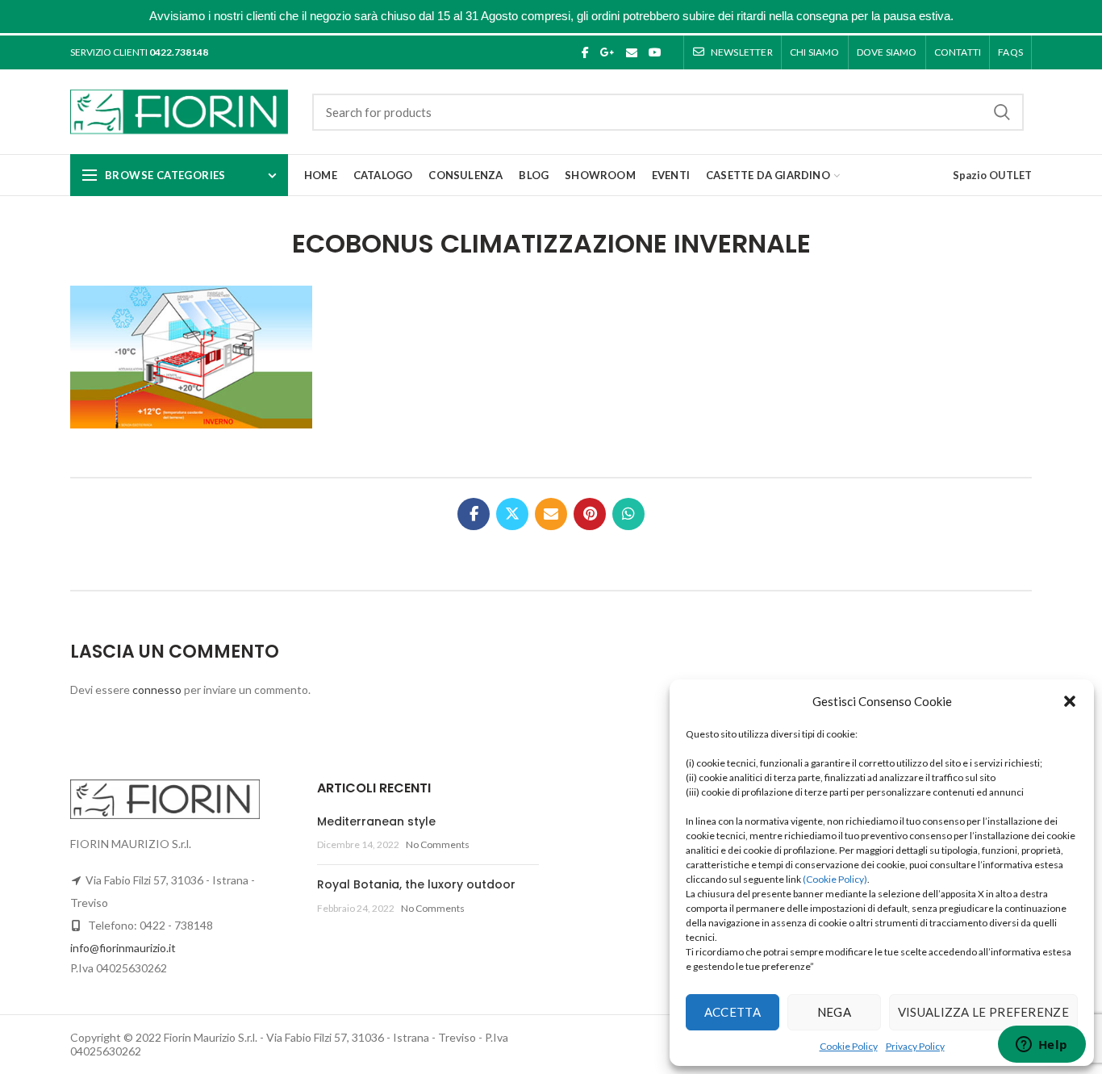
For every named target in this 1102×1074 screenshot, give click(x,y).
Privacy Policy (915, 1046)
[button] (1070, 701)
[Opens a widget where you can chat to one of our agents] (1041, 1046)
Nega (834, 1012)
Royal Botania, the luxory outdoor (416, 884)
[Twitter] (512, 514)
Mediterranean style (376, 821)
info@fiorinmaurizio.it (123, 948)
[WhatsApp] (628, 514)
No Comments (438, 844)
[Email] (631, 52)
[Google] (607, 52)
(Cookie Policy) (835, 879)
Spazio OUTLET (992, 175)
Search (1002, 112)
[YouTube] (655, 52)
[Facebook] (585, 52)
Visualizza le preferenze (983, 1012)
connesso (157, 689)
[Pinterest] (590, 514)
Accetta (732, 1012)
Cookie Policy (849, 1046)
